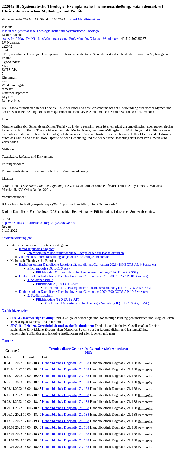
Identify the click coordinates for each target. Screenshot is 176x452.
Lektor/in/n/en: (12, 35)
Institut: (7, 27)
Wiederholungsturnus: (16, 85)
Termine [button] (7, 340)
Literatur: (8, 178)
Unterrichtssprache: (15, 93)
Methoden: (9, 149)
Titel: (5, 50)
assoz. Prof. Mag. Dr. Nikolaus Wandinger (30, 38)
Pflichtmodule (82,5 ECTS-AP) (57, 299)
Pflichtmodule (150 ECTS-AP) (57, 284)
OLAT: (6, 219)
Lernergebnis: (11, 100)
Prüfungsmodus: (13, 164)
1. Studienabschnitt (40, 280)
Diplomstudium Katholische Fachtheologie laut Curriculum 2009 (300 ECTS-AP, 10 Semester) (83, 291)
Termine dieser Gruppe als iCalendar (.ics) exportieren (88, 348)
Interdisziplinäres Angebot (36, 249)
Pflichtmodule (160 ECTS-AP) (48, 268)
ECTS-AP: (9, 69)
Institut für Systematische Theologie (26, 31)
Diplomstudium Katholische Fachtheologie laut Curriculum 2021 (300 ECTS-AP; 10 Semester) (83, 276)
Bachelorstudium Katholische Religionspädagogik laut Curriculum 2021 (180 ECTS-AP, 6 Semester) (87, 264)
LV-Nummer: (11, 42)
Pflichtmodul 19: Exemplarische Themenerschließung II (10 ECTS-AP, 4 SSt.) (98, 288)
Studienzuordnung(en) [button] (17, 238)
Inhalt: (6, 119)
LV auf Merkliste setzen (83, 19)
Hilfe (88, 352)
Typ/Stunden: (11, 62)
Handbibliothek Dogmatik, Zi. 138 (65, 363)
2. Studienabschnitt (40, 295)
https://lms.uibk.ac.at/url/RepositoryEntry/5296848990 (38, 223)
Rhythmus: (9, 77)
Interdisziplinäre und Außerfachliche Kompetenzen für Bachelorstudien (75, 253)
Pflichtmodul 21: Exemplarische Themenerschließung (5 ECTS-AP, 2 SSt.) (87, 272)
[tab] (88, 238)
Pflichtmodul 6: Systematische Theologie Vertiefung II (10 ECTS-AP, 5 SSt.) (97, 303)
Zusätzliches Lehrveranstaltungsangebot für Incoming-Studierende (64, 257)
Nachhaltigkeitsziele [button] (15, 310)
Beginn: (7, 226)
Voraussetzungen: (14, 197)
